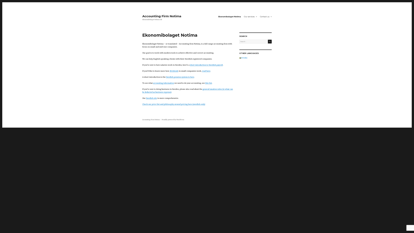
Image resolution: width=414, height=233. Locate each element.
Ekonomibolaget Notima (229, 17)
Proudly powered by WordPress (173, 120)
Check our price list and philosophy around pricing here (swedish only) (173, 104)
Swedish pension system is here (180, 77)
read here (206, 71)
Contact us (264, 17)
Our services (249, 17)
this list (208, 83)
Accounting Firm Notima (161, 16)
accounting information (163, 83)
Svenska (244, 58)
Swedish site (151, 98)
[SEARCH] (270, 41)
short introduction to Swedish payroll (206, 65)
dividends (174, 71)
